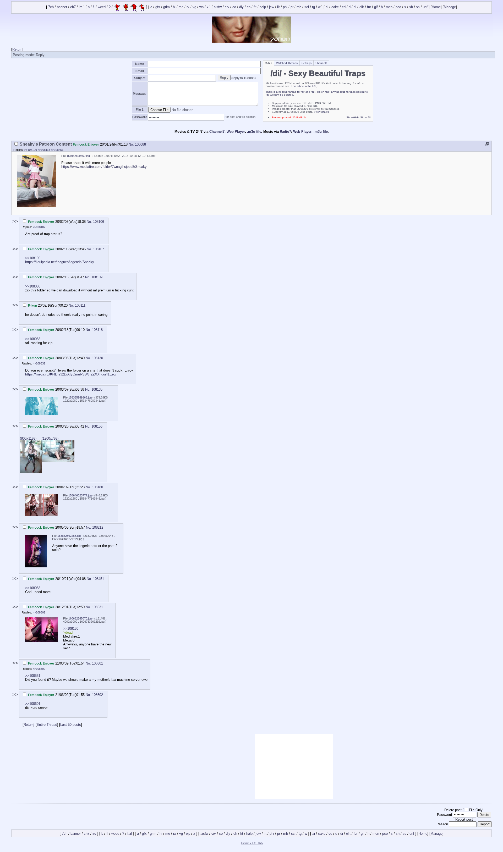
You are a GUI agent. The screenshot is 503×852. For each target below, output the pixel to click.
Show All (365, 117)
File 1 (140, 110)
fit (255, 7)
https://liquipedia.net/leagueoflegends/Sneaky (59, 262)
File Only (476, 810)
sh (411, 7)
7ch (51, 7)
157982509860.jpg (78, 155)
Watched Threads (287, 63)
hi (174, 7)
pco (398, 7)
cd (344, 7)
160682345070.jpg (80, 618)
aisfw (218, 7)
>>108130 (70, 628)
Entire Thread (47, 725)
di (355, 7)
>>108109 (30, 149)
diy (241, 7)
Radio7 (285, 132)
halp (263, 7)
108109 (96, 277)
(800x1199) (28, 438)
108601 (97, 663)
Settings (306, 63)
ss (418, 7)
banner (62, 7)
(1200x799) (50, 438)
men (389, 7)
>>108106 (32, 258)
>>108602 (39, 668)
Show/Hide (352, 117)
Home (436, 7)
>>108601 (39, 612)
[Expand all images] (487, 144)
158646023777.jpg (80, 495)
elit (361, 7)
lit (278, 7)
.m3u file (254, 132)
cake (335, 7)
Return (17, 49)
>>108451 (57, 149)
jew (271, 7)
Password (139, 117)
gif (376, 7)
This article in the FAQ (304, 86)
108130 (97, 358)
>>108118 (44, 149)
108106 (98, 222)
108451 (98, 579)
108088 (140, 144)
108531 (97, 607)
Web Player (236, 132)
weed (102, 7)
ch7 (73, 7)
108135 (96, 389)
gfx (157, 7)
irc (81, 7)
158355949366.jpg (80, 397)
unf (425, 7)
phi (285, 7)
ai (327, 7)
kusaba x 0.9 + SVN (252, 843)
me (181, 7)
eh (248, 7)
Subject (139, 78)
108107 (98, 249)
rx (188, 7)
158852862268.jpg (69, 535)
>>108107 (39, 227)
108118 (97, 330)
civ (227, 7)
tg (313, 7)
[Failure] (129, 7)
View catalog (321, 111)
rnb (299, 7)
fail (129, 834)
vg (194, 7)
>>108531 (39, 363)
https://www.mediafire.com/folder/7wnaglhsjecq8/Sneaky (104, 167)
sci (306, 7)
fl (94, 7)
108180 (97, 487)
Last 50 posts (70, 725)
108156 (96, 426)
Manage (450, 7)
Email (139, 71)
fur (369, 7)
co (234, 7)
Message (139, 94)
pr (292, 7)
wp (201, 7)
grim (166, 7)
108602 (97, 695)
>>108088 (32, 286)
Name (139, 64)
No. (132, 144)
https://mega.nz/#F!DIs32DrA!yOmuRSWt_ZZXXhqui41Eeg (70, 374)
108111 (80, 305)
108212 (97, 527)
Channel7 (321, 63)
